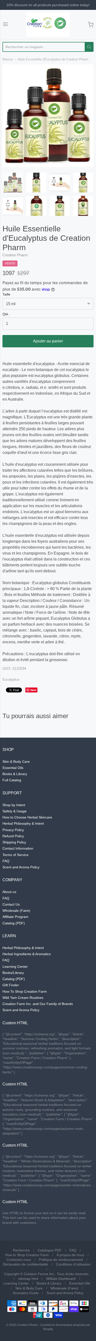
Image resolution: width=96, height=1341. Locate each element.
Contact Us (11, 904)
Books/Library (13, 973)
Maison (7, 59)
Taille (6, 294)
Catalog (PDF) (13, 923)
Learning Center (15, 966)
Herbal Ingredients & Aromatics (26, 954)
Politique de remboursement (61, 1260)
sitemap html (28, 1279)
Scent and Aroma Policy (20, 867)
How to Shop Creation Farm (27, 1255)
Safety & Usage (14, 811)
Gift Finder (10, 985)
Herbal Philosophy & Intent (23, 823)
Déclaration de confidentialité (25, 1264)
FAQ (5, 861)
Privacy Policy (13, 830)
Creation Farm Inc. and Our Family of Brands (37, 1004)
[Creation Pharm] (48, 24)
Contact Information (17, 848)
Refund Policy (13, 836)
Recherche (21, 1250)
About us (9, 892)
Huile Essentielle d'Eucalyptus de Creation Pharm (53, 59)
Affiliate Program (15, 917)
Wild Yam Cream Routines (22, 998)
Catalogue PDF (50, 1250)
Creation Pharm (15, 255)
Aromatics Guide (26, 1293)
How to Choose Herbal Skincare (27, 817)
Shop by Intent (13, 805)
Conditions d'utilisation (73, 1264)
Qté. (5, 314)
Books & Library (14, 774)
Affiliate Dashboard (61, 1279)
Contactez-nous (18, 1260)
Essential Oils (12, 768)
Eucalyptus (10, 679)
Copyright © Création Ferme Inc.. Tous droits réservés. (46, 1274)
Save (33, 690)
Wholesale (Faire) (16, 911)
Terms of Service (15, 855)
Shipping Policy (14, 842)
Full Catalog (11, 780)
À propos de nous (70, 1255)
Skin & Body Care (16, 762)
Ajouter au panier (48, 341)
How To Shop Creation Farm (24, 991)
